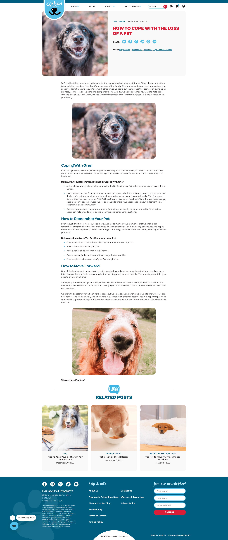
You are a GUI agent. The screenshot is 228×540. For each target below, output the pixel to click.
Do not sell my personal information (170, 535)
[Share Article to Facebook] (130, 42)
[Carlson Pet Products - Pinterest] (60, 484)
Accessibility (95, 509)
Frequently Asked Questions (104, 497)
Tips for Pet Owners (162, 49)
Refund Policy (96, 521)
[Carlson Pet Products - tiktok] (68, 484)
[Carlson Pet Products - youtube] (76, 484)
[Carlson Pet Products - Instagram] (52, 484)
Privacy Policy (128, 503)
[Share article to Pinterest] (136, 42)
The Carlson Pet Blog (99, 503)
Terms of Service (97, 515)
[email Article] (154, 42)
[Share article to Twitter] (124, 42)
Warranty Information (132, 497)
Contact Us (126, 490)
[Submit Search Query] (165, 7)
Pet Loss (148, 49)
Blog (92, 6)
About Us (93, 490)
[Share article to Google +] (142, 42)
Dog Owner (124, 49)
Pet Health (137, 49)
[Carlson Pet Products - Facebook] (44, 484)
